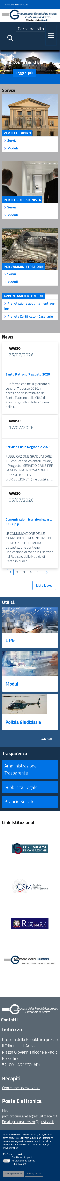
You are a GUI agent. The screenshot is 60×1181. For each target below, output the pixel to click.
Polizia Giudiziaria (23, 722)
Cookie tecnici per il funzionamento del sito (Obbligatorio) (23, 1161)
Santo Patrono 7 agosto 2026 (28, 374)
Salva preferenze (13, 1173)
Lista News (44, 585)
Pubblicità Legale (21, 787)
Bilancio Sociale (19, 801)
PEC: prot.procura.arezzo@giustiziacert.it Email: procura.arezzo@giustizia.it (30, 1115)
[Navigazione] (51, 35)
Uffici (11, 640)
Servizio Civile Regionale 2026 (28, 446)
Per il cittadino (17, 133)
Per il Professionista (22, 200)
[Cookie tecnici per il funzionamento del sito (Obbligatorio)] (6, 1161)
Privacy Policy (34, 1173)
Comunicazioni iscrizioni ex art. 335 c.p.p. (29, 522)
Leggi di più (24, 72)
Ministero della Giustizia (16, 4)
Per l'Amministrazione (23, 266)
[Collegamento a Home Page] (30, 15)
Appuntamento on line (24, 296)
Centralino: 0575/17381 (21, 1088)
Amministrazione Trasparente (20, 769)
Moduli (13, 683)
